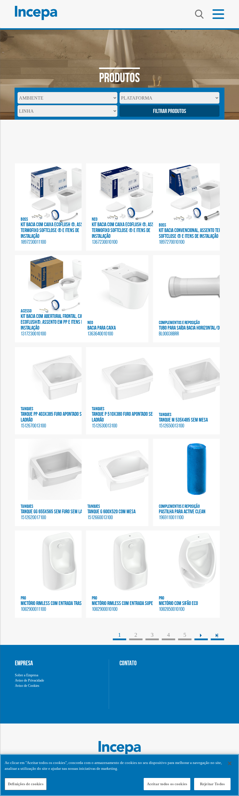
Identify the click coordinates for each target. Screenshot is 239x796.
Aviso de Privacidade (29, 680)
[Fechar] (229, 763)
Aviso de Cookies (27, 686)
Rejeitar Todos (212, 784)
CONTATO (128, 662)
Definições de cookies (25, 784)
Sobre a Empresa (26, 675)
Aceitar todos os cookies (167, 784)
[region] (119, 775)
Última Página (217, 635)
